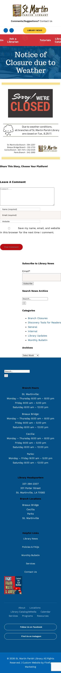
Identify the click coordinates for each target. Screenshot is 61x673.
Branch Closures (38, 318)
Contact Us (31, 21)
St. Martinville (30, 518)
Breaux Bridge (30, 505)
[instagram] (11, 30)
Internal (32, 331)
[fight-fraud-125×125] (13, 577)
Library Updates (37, 335)
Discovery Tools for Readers (44, 322)
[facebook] (6, 30)
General (32, 326)
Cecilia (31, 509)
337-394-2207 (30, 483)
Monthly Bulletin (38, 340)
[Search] (53, 616)
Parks (30, 513)
